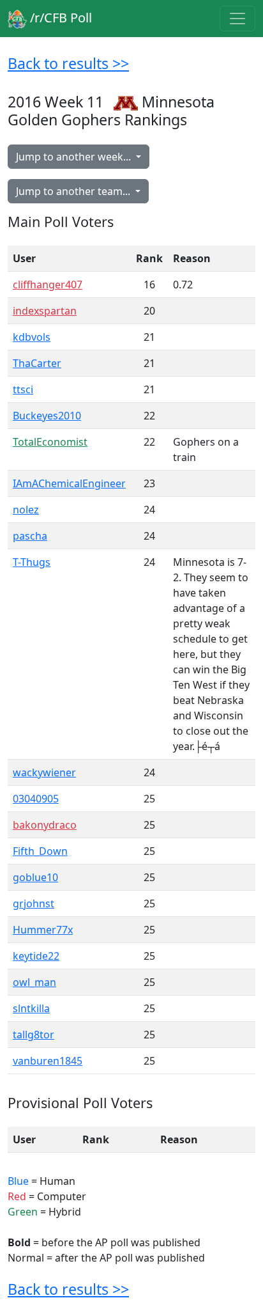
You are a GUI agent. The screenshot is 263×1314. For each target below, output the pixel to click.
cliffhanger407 (47, 285)
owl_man (34, 982)
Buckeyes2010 (47, 416)
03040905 (36, 799)
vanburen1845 (47, 1061)
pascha (30, 536)
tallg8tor (33, 1035)
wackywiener (44, 772)
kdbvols (31, 337)
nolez (26, 510)
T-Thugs (31, 562)
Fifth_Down (40, 851)
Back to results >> (68, 63)
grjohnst (33, 903)
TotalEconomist (50, 442)
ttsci (23, 389)
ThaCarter (37, 363)
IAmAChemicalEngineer (69, 483)
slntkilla (31, 1008)
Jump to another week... (74, 157)
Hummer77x (43, 930)
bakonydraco (45, 825)
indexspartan (45, 311)
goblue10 (35, 877)
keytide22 (36, 956)
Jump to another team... (74, 191)
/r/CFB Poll (59, 17)
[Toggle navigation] (237, 18)
